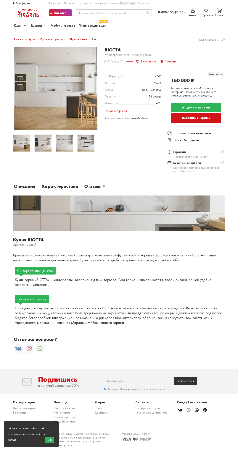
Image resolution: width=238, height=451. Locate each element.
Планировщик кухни (93, 25)
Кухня (32, 39)
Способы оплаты (64, 418)
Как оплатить (144, 3)
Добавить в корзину (196, 116)
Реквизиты (19, 409)
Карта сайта (62, 409)
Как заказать (127, 3)
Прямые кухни (79, 39)
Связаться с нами (64, 405)
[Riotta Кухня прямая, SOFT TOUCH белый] (21, 144)
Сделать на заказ (197, 107)
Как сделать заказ (65, 414)
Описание (25, 183)
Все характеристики (116, 111)
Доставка (69, 3)
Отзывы (94, 183)
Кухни (19, 25)
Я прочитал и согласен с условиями (136, 386)
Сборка (99, 405)
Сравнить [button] (170, 61)
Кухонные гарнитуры (53, 39)
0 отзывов (126, 61)
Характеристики (59, 183)
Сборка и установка (106, 3)
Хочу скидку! (216, 74)
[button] (222, 149)
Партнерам (84, 3)
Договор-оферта (24, 405)
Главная (19, 39)
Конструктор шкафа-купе (151, 409)
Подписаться (185, 378)
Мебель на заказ (63, 25)
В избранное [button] (149, 61)
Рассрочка (55, 3)
